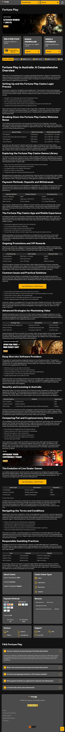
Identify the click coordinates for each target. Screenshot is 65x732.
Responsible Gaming (9, 718)
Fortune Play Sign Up (13, 51)
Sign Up (43, 2)
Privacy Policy (7, 715)
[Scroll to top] (62, 729)
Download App (26, 2)
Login (4, 710)
